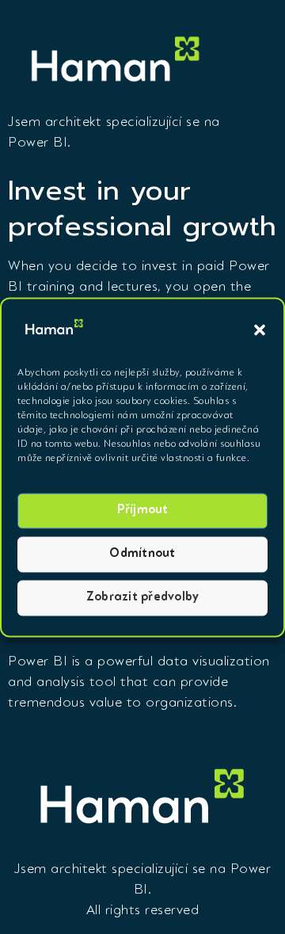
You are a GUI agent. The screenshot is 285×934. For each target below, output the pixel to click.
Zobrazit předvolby (143, 598)
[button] (260, 330)
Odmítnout (142, 554)
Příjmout (143, 511)
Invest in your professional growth (142, 208)
